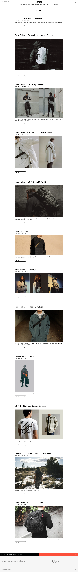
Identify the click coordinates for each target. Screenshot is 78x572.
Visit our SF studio (55, 561)
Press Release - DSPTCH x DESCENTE (30, 182)
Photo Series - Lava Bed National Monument (33, 453)
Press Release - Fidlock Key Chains (29, 307)
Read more (17, 25)
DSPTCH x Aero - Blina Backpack (28, 18)
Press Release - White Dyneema (28, 269)
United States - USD (5, 1)
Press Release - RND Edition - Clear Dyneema (33, 132)
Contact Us (54, 562)
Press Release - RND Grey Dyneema (29, 84)
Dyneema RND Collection (25, 356)
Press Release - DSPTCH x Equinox (29, 502)
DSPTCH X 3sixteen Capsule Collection (31, 406)
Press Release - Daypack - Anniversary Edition (34, 35)
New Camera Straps (23, 231)
